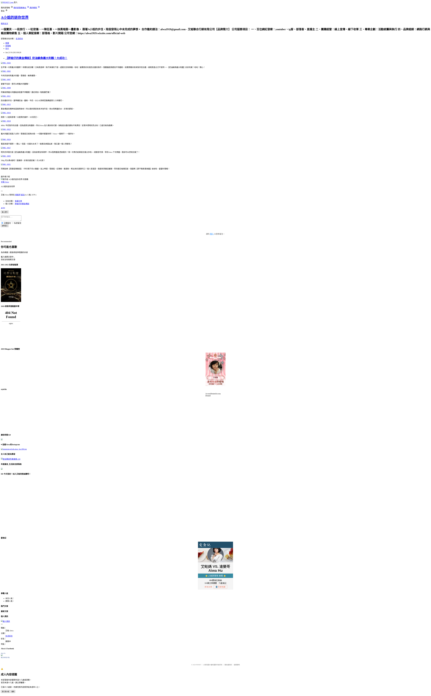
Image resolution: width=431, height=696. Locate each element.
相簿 (7, 43)
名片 (7, 48)
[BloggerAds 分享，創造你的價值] (215, 359)
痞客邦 (18, 195)
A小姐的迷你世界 (15, 17)
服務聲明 (237, 665)
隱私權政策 (228, 665)
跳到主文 (4, 24)
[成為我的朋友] (14, 449)
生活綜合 (19, 39)
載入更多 (5, 212)
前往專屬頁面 (215, 369)
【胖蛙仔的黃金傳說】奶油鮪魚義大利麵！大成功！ (36, 58)
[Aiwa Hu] (2, 655)
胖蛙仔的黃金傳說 (22, 204)
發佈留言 (5, 226)
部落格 (8, 46)
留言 (23, 195)
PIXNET (198, 665)
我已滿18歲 (5, 691)
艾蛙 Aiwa (5, 182)
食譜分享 (18, 201)
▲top (3, 208)
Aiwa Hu (3, 653)
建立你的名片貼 (5, 657)
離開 (12, 691)
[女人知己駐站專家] (10, 459)
